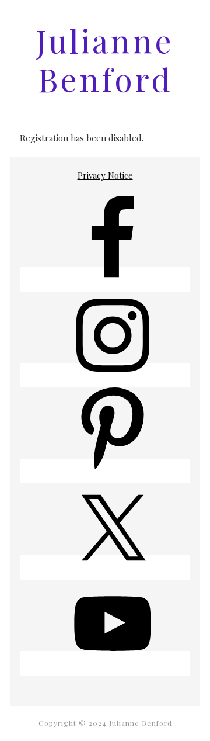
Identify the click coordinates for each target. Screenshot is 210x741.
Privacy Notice (105, 175)
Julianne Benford (105, 60)
